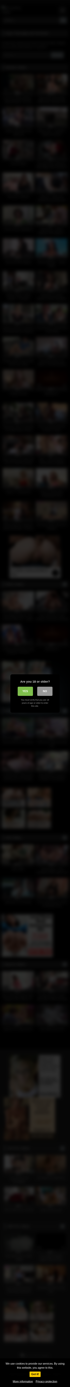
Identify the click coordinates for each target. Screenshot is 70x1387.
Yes (25, 691)
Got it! (35, 1374)
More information (23, 1381)
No (45, 691)
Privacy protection (46, 1381)
